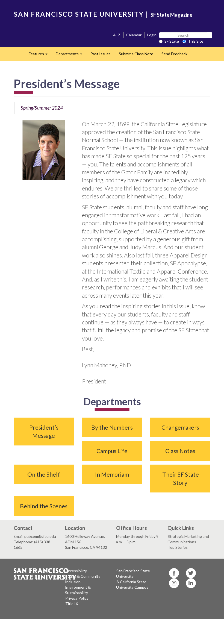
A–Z (116, 35)
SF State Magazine (171, 15)
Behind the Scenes (43, 506)
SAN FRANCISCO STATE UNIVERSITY (79, 14)
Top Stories (178, 547)
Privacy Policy (77, 598)
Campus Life (112, 450)
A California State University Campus (132, 584)
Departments (71, 55)
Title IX (71, 603)
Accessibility (76, 570)
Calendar (134, 35)
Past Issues (100, 53)
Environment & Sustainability (78, 590)
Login (152, 35)
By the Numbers (112, 427)
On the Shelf (43, 474)
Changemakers (180, 427)
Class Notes (180, 450)
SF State (171, 41)
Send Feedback (174, 53)
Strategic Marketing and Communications (188, 539)
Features (40, 55)
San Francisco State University (133, 573)
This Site (195, 41)
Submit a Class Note (136, 53)
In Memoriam (112, 474)
